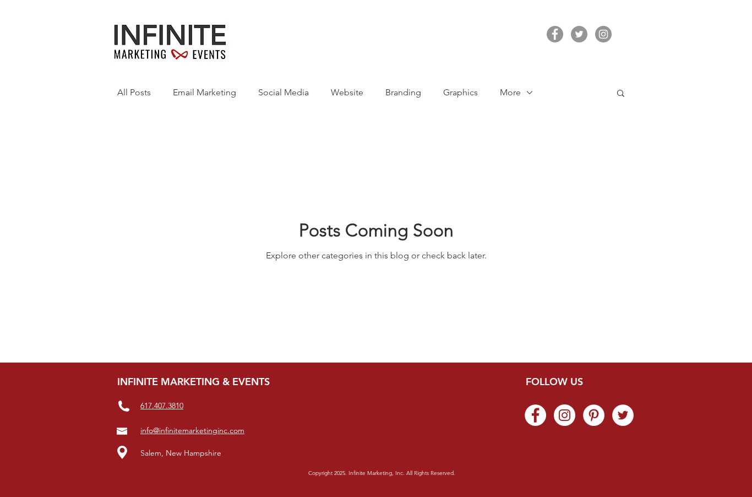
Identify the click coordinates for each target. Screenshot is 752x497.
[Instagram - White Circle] (564, 415)
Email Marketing (204, 92)
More (510, 92)
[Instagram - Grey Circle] (603, 34)
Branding (403, 92)
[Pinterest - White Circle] (593, 415)
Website (347, 92)
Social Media (283, 92)
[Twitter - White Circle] (623, 415)
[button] (620, 94)
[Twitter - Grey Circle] (579, 34)
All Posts (134, 92)
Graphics (460, 92)
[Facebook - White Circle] (535, 415)
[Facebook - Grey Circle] (555, 34)
